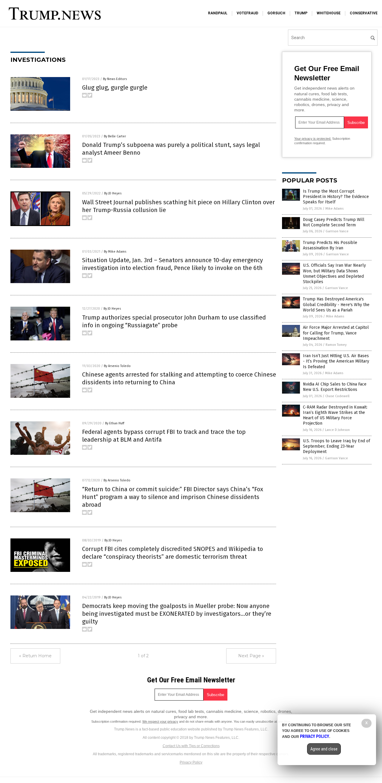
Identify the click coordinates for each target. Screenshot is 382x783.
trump (301, 13)
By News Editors (115, 79)
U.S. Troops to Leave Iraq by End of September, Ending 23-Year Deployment (336, 446)
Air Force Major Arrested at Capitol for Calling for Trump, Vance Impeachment (336, 333)
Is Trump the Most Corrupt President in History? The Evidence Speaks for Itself (336, 197)
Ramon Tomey (336, 345)
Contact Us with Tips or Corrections (191, 746)
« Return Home (35, 655)
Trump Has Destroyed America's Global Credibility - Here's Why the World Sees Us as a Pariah (336, 304)
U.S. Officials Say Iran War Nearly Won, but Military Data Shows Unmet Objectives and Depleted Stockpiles (334, 273)
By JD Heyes (112, 193)
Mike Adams (334, 209)
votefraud (247, 13)
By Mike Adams (115, 252)
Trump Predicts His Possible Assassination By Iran (330, 245)
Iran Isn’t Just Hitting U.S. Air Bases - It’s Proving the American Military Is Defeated (336, 361)
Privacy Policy (191, 762)
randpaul (217, 13)
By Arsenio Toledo (117, 366)
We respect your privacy (160, 721)
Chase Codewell (337, 396)
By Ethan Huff (114, 423)
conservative (364, 13)
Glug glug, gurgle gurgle (114, 87)
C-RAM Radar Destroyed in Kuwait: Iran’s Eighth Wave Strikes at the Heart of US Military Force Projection (335, 415)
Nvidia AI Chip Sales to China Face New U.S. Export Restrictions (334, 387)
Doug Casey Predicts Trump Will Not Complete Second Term (333, 222)
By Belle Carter (115, 136)
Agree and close (324, 749)
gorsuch (276, 13)
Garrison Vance (337, 231)
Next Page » (251, 655)
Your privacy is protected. (312, 138)
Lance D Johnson (337, 430)
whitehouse (329, 13)
